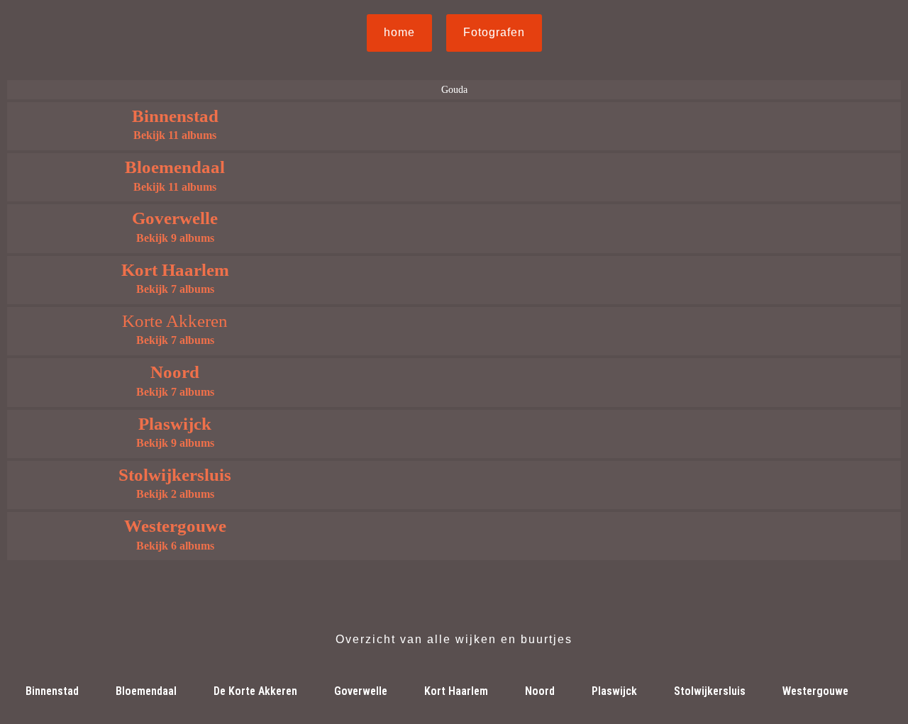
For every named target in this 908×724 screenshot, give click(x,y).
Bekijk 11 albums (174, 135)
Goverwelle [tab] (360, 691)
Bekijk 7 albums (175, 289)
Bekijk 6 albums (175, 546)
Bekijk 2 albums (175, 494)
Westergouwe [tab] (815, 691)
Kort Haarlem (175, 269)
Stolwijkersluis (174, 474)
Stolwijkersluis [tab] (710, 691)
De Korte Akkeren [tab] (255, 691)
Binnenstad (175, 116)
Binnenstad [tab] (52, 691)
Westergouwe (175, 525)
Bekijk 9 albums (175, 238)
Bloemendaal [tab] (146, 691)
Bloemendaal (175, 167)
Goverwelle (175, 218)
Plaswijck (174, 423)
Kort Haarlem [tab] (456, 691)
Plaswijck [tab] (614, 691)
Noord (174, 372)
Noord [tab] (540, 691)
